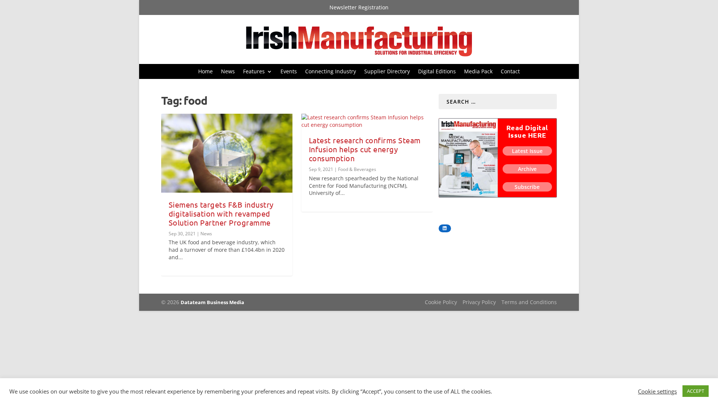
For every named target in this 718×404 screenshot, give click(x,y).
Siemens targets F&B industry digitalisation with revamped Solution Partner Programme (221, 213)
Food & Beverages (357, 169)
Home (205, 72)
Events (288, 72)
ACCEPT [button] (695, 391)
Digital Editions (437, 72)
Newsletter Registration (359, 8)
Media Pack (478, 72)
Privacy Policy (479, 302)
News (228, 72)
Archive (527, 168)
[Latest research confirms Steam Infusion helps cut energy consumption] (367, 121)
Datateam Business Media (212, 302)
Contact (510, 72)
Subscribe (527, 186)
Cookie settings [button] (657, 391)
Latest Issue (527, 150)
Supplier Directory (387, 72)
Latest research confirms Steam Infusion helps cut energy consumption (365, 149)
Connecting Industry (330, 72)
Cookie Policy (441, 302)
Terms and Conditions (529, 302)
